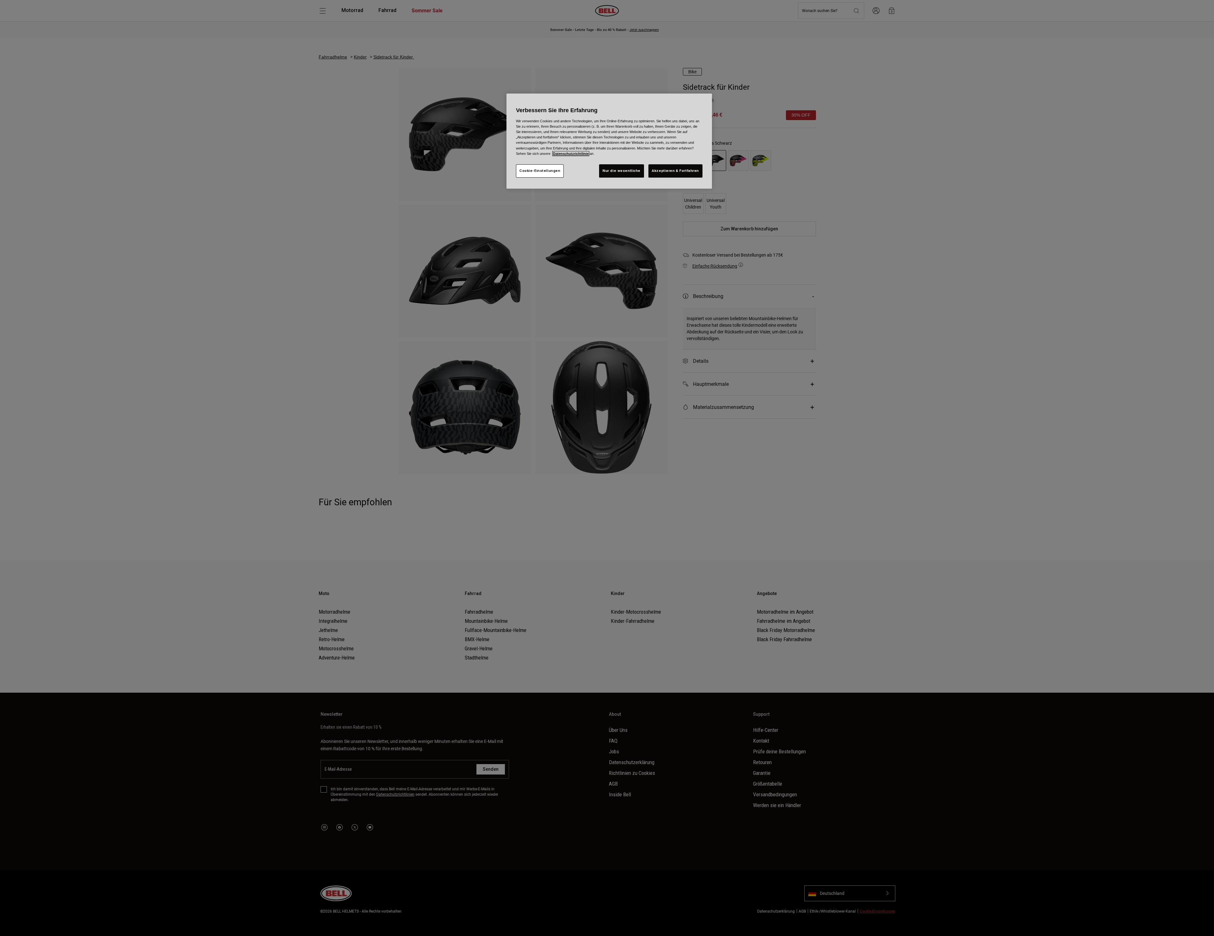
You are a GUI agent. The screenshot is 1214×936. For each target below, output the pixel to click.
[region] (609, 141)
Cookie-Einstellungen (539, 170)
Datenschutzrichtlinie (571, 153)
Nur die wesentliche (622, 170)
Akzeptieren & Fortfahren (675, 170)
